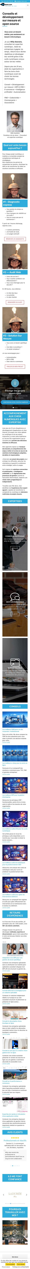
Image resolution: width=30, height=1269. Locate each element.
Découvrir (15, 548)
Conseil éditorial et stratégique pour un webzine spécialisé (14, 991)
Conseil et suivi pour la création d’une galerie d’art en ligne (14, 1051)
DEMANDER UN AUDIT (15, 302)
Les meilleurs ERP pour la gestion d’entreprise (13, 796)
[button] (13, 407)
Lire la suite (6, 742)
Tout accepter (10, 1264)
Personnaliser (6, 1267)
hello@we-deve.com (21, 1)
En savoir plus (15, 680)
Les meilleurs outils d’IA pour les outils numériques (14, 830)
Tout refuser (20, 1264)
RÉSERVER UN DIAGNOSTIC (15, 239)
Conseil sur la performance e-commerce (12, 1082)
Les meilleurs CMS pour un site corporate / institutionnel (12, 730)
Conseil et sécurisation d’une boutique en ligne (11, 1022)
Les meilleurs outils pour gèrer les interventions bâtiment (13, 895)
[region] (15, 391)
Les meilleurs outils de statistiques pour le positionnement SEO (13, 863)
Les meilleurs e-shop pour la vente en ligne (14, 764)
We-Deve (15, 1257)
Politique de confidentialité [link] (20, 1267)
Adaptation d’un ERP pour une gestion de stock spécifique (12, 959)
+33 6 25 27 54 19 (8, 1)
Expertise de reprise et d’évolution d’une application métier (13, 1115)
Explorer (15, 614)
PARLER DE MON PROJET (15, 366)
